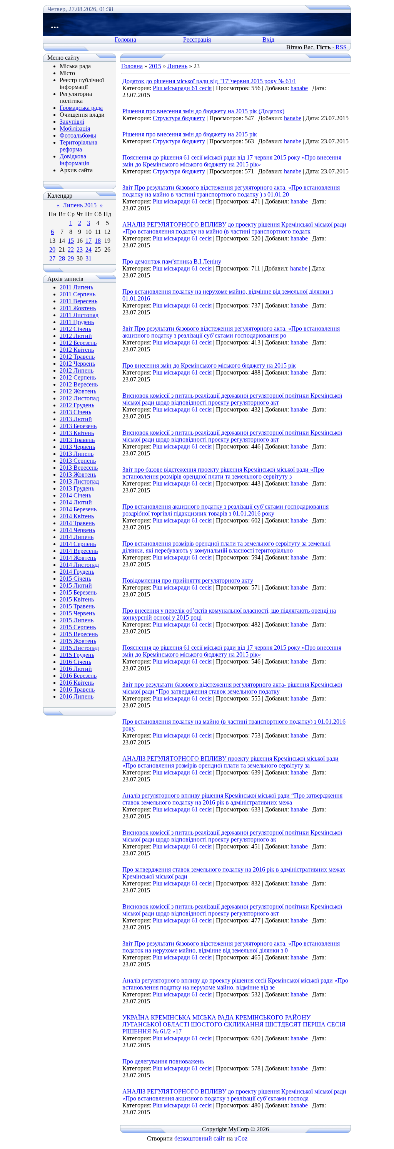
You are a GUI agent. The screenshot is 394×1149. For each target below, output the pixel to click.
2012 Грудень (77, 405)
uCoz (240, 1138)
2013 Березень (78, 426)
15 (71, 240)
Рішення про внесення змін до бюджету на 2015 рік (189, 134)
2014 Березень (78, 509)
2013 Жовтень (78, 474)
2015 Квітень (77, 599)
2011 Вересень (78, 301)
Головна (125, 39)
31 (88, 258)
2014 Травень (77, 523)
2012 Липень (76, 370)
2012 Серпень (78, 377)
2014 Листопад (79, 564)
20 (52, 249)
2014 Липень (76, 537)
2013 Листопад (79, 481)
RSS (341, 47)
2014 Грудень (77, 571)
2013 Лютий (76, 419)
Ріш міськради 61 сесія (182, 88)
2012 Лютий (76, 336)
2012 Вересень (79, 384)
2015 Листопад (79, 648)
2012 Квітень (77, 349)
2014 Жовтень (78, 557)
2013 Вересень (79, 467)
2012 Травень (77, 356)
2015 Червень (77, 613)
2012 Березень (78, 342)
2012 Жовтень (78, 391)
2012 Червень (77, 363)
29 (71, 258)
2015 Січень (75, 578)
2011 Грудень (77, 322)
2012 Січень (75, 329)
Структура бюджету (179, 118)
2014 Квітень (77, 516)
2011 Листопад (79, 315)
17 (88, 240)
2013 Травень (77, 440)
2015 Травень (77, 606)
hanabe (299, 88)
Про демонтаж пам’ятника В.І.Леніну (171, 261)
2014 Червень (77, 530)
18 (98, 240)
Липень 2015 (80, 205)
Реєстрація (197, 39)
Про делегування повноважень (163, 1061)
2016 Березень (78, 675)
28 (62, 258)
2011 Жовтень (78, 308)
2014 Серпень (78, 544)
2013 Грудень (77, 488)
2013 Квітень (77, 433)
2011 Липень (76, 287)
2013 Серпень (78, 460)
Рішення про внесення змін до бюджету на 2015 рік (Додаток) (203, 111)
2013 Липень (76, 453)
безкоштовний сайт (199, 1138)
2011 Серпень (77, 294)
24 (88, 249)
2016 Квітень (77, 682)
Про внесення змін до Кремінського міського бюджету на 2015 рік (209, 365)
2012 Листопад (79, 398)
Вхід (268, 39)
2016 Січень (75, 661)
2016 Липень (76, 696)
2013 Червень (77, 446)
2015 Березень (78, 592)
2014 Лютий (76, 502)
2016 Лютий (76, 668)
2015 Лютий (76, 585)
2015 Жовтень (78, 641)
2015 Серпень (78, 627)
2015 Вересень (79, 634)
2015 (155, 66)
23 (80, 249)
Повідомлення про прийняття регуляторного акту (187, 580)
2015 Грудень (77, 655)
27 (52, 258)
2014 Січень (75, 495)
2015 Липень (76, 620)
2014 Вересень (79, 551)
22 (71, 249)
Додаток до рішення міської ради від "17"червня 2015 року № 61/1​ (209, 81)
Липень (177, 66)
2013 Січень (75, 412)
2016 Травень (77, 689)
